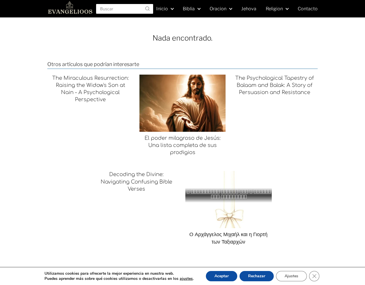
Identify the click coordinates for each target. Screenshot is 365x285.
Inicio (162, 8)
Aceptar (221, 276)
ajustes (186, 278)
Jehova (248, 8)
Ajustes (291, 276)
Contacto (308, 8)
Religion (274, 8)
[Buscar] (147, 8)
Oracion (218, 8)
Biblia (189, 8)
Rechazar (256, 276)
